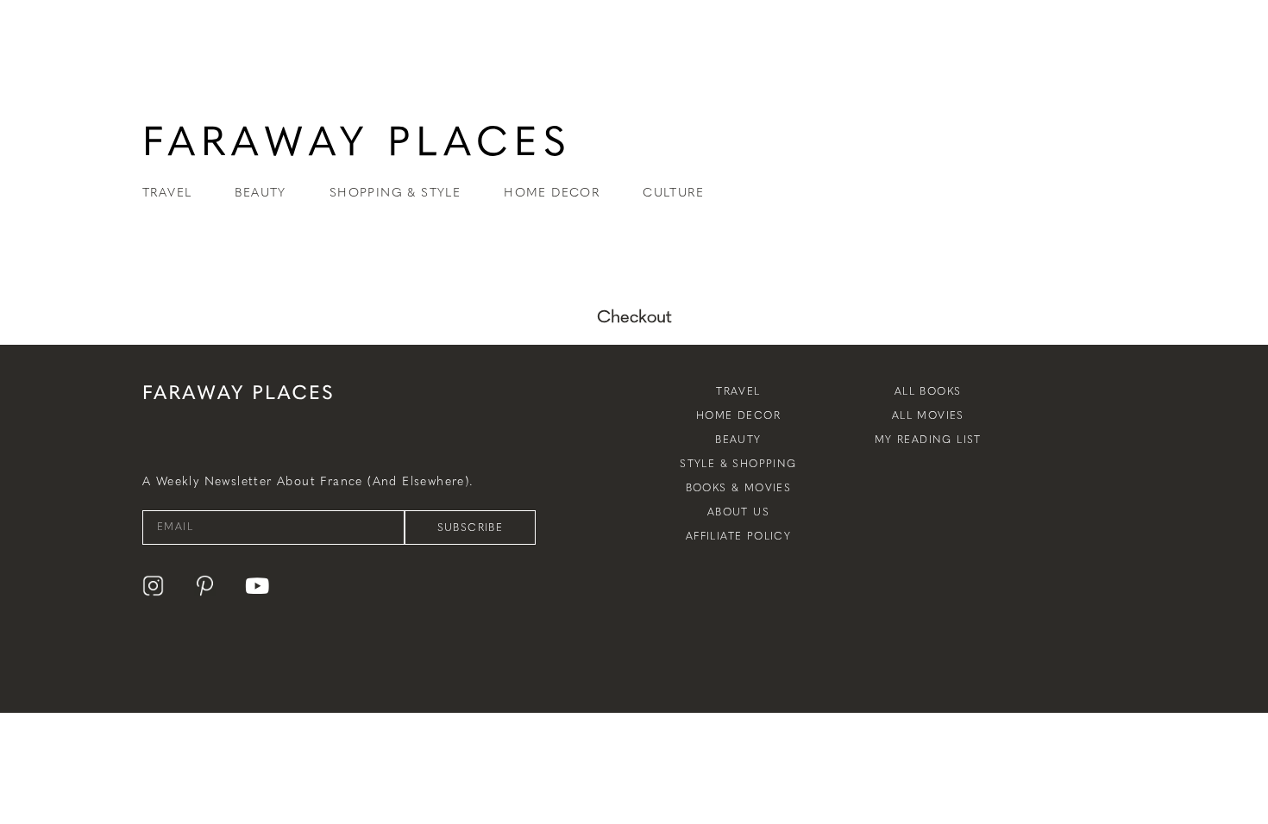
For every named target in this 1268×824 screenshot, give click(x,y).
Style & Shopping (738, 464)
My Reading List (928, 440)
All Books (928, 391)
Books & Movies (739, 488)
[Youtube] (256, 585)
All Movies (928, 415)
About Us (738, 512)
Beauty (738, 440)
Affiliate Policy (738, 536)
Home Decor (738, 415)
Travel (738, 391)
